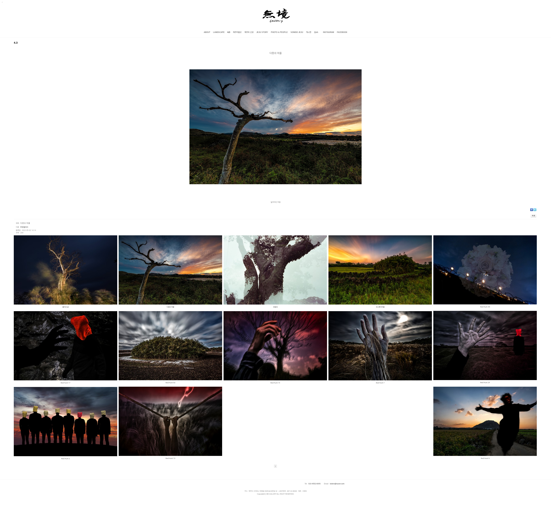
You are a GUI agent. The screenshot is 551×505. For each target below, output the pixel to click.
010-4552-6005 (314, 484)
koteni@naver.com (337, 484)
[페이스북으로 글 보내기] (531, 210)
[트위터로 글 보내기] (534, 210)
